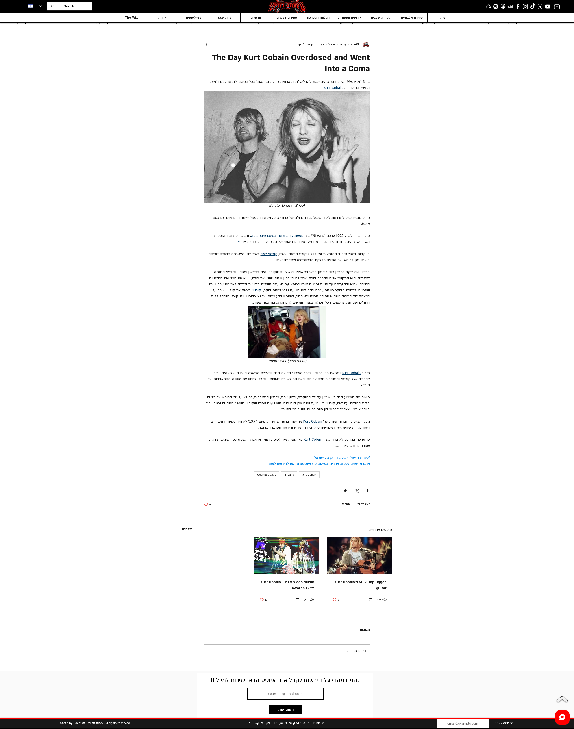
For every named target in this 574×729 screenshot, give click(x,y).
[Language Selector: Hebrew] (35, 5)
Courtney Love (266, 475)
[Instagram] (525, 6)
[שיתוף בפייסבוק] (367, 490)
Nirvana (289, 475)
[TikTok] (532, 6)
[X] (540, 6)
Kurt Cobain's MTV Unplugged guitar (361, 585)
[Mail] (557, 6)
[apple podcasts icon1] (503, 6)
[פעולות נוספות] (206, 44)
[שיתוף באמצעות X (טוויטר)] (356, 490)
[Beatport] (488, 6)
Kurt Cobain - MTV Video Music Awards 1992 (287, 585)
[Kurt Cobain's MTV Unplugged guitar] (359, 555)
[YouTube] (547, 6)
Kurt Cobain (309, 475)
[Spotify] (495, 6)
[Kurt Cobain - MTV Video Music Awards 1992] (286, 555)
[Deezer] (510, 6)
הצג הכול (187, 529)
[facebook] (518, 6)
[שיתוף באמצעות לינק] (346, 490)
